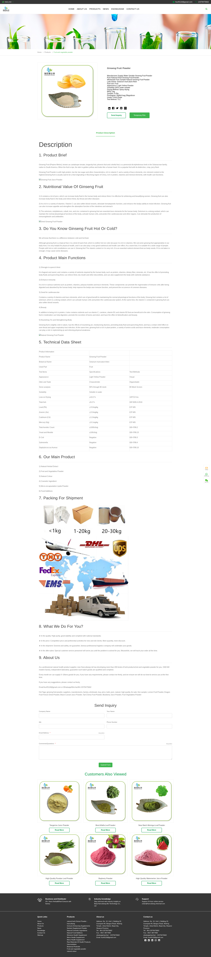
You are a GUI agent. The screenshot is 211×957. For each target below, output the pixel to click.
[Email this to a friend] (125, 107)
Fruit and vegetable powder (63, 52)
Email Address (71, 733)
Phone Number (112, 722)
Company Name (44, 711)
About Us (82, 9)
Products (94, 9)
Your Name (111, 711)
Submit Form (106, 765)
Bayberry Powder (106, 878)
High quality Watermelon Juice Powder (151, 878)
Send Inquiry (116, 115)
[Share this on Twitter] (117, 108)
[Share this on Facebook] (113, 108)
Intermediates (71, 944)
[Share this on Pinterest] (121, 108)
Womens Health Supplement (77, 935)
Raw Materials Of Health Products (78, 942)
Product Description (105, 133)
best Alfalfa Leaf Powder (105, 825)
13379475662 (203, 2)
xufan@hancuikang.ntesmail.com (153, 903)
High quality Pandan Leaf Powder (59, 878)
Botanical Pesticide (73, 946)
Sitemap (40, 935)
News (106, 9)
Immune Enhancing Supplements (78, 926)
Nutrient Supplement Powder (77, 928)
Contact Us (132, 9)
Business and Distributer (55, 899)
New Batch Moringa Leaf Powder (151, 825)
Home (71, 9)
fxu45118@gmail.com (183, 2)
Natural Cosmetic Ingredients (77, 930)
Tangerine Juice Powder (59, 825)
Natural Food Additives (75, 933)
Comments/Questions (105, 743)
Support (145, 899)
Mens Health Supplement (76, 937)
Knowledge (117, 9)
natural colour (71, 951)
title (40, 722)
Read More (59, 830)
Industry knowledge (102, 899)
